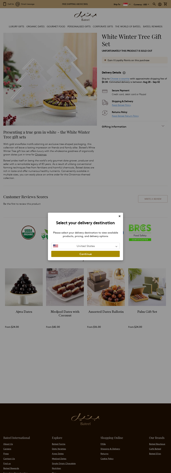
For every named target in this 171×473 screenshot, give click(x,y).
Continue (85, 254)
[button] (85, 246)
